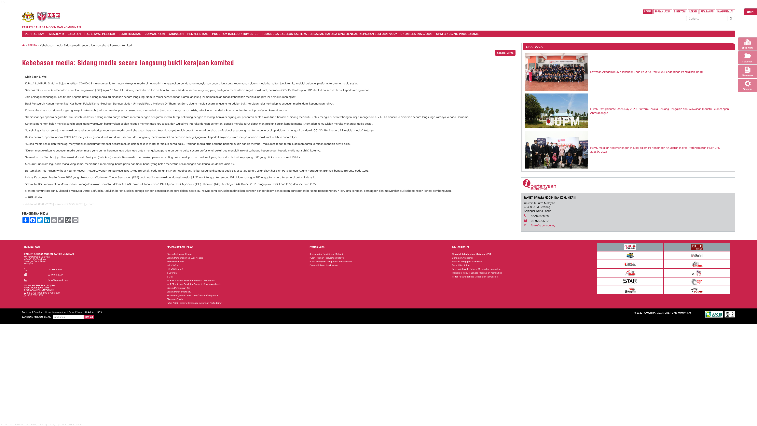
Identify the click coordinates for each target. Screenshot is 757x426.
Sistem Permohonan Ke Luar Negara (185, 257)
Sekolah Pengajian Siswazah (467, 261)
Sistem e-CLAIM (175, 299)
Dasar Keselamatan (55, 312)
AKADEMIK (56, 34)
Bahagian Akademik (462, 257)
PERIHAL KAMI (35, 34)
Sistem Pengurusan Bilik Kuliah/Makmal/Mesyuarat (192, 295)
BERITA (32, 45)
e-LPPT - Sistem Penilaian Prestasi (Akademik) (191, 280)
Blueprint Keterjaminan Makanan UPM (471, 254)
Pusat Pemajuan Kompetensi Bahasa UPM (331, 261)
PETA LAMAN (707, 11)
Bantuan (26, 312)
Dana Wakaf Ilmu (461, 265)
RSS (99, 312)
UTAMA (647, 11)
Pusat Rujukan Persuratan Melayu (327, 257)
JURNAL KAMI (155, 34)
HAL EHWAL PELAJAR (99, 34)
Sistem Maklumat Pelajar (179, 254)
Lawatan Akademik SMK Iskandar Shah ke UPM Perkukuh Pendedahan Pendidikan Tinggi (646, 72)
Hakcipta (89, 312)
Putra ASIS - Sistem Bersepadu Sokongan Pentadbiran (194, 303)
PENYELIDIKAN (198, 34)
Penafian (38, 312)
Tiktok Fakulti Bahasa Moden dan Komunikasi (475, 276)
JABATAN (74, 34)
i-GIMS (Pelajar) (175, 269)
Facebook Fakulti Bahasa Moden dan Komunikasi (477, 269)
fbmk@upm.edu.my (543, 225)
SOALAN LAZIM (662, 11)
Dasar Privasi (75, 312)
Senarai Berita (505, 52)
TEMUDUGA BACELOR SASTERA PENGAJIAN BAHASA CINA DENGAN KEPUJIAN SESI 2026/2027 (329, 34)
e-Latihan (172, 272)
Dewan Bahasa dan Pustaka (324, 265)
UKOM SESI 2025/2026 (416, 34)
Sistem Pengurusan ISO (178, 288)
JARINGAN (176, 34)
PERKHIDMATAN (130, 34)
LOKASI (693, 11)
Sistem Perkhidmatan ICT (180, 291)
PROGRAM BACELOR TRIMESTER (235, 34)
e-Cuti (170, 276)
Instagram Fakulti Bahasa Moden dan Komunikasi (477, 272)
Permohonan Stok (176, 261)
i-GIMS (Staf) (173, 265)
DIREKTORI (680, 11)
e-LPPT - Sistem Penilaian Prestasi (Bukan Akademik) (194, 284)
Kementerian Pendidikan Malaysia (327, 254)
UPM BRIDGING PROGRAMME (457, 34)
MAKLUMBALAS (725, 11)
